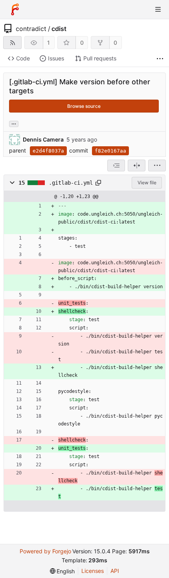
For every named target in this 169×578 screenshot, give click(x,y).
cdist (58, 29)
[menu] (157, 165)
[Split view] (136, 165)
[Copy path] (98, 182)
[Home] (15, 9)
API (114, 570)
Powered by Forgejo (45, 551)
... (13, 123)
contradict (31, 29)
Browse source (84, 106)
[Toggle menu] (158, 9)
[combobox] (116, 165)
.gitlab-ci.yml (71, 183)
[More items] (160, 59)
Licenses (92, 570)
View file (147, 182)
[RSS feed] (12, 42)
